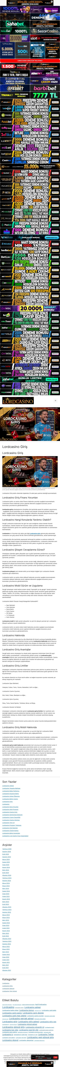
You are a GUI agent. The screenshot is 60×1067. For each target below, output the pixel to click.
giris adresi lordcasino (16, 1004)
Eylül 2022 (5, 936)
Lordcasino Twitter (46, 1034)
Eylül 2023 (5, 904)
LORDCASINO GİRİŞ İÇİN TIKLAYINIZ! (30, 61)
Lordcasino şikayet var (39, 1040)
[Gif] (30, 167)
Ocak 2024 (5, 894)
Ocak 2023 (5, 925)
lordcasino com (5, 1018)
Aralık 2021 (5, 960)
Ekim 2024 (5, 870)
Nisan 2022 (6, 949)
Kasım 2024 (6, 867)
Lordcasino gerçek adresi (21, 1018)
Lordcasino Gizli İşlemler (10, 828)
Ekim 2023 (5, 902)
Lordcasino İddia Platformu (10, 791)
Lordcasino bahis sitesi (10, 1010)
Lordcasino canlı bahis (49, 1010)
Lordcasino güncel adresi (27, 1024)
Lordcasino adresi (32, 1007)
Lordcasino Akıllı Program (10, 809)
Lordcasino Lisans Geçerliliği (11, 817)
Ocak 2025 (5, 865)
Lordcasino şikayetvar (26, 1040)
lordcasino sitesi (47, 1032)
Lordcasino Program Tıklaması (11, 825)
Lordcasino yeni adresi (8, 1037)
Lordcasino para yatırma (46, 1030)
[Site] (30, 102)
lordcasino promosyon (23, 1032)
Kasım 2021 (6, 962)
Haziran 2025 (6, 857)
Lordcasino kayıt (49, 1027)
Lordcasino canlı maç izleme (14, 1016)
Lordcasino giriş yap (48, 1022)
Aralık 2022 (5, 928)
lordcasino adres (19, 1007)
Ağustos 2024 (6, 875)
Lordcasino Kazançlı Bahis (10, 793)
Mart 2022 (5, 952)
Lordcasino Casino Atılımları (11, 820)
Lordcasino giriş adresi (28, 1021)
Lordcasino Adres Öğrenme (11, 796)
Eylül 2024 (5, 872)
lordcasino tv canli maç (20, 1034)
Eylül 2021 (5, 967)
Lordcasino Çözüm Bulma (10, 830)
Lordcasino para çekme (9, 1032)
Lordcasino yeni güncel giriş (40, 1037)
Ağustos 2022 (6, 938)
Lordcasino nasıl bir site (28, 1030)
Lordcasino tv (7, 1034)
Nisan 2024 (6, 886)
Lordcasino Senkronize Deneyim (12, 815)
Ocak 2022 (5, 957)
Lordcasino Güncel (13, 1024)
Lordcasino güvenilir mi (34, 1027)
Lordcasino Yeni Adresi (9, 991)
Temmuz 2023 (6, 909)
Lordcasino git (5, 1024)
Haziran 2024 (6, 880)
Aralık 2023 (6, 896)
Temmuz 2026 (6, 849)
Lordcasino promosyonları (36, 1032)
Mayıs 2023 (6, 915)
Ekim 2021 (5, 965)
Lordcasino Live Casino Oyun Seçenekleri (15, 836)
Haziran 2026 (6, 851)
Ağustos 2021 (6, 970)
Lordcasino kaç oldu (10, 1030)
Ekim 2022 (5, 933)
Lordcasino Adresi (8, 786)
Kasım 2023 (6, 899)
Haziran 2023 (6, 912)
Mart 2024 (5, 888)
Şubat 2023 (6, 923)
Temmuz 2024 (6, 878)
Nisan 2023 (6, 917)
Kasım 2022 (6, 931)
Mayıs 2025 (6, 859)
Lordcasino (5, 804)
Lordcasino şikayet (10, 1040)
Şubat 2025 (6, 862)
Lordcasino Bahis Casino (10, 799)
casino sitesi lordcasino (7, 1004)
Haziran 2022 (6, 944)
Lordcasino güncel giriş (13, 1027)
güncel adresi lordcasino (28, 1004)
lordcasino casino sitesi (50, 1016)
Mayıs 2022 (6, 946)
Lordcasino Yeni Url (8, 822)
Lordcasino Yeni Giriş (21, 1037)
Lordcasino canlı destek (33, 1013)
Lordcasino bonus (26, 1010)
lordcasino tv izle (32, 1034)
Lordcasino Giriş (7, 801)
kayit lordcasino (40, 1004)
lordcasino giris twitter (40, 1018)
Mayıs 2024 (6, 883)
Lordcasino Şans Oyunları (10, 807)
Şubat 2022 (6, 954)
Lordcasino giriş (9, 1021)
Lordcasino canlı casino (12, 1013)
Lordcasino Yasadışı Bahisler (11, 788)
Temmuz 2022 (6, 941)
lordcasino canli (38, 1010)
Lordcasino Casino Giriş (9, 812)
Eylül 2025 (5, 854)
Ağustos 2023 (6, 907)
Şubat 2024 (6, 891)
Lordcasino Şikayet (8, 988)
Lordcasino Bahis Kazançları (11, 833)
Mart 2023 (5, 920)
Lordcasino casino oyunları (35, 1016)
